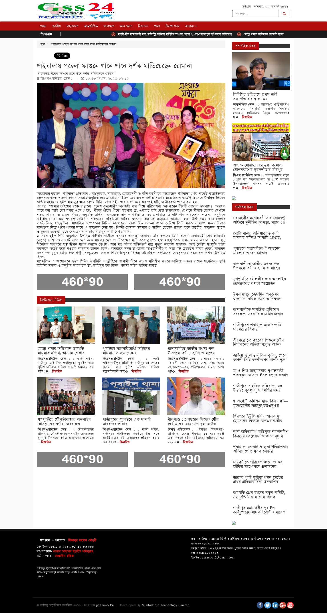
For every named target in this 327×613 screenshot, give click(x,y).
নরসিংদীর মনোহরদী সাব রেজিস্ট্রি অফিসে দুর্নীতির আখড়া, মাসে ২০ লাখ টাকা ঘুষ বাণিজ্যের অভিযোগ (154, 34)
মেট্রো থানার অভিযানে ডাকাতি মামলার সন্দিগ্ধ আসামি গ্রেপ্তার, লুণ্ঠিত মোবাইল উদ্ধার (270, 34)
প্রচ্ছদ (43, 26)
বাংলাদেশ (72, 26)
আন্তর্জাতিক (91, 26)
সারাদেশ (109, 26)
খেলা (157, 26)
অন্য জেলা (126, 26)
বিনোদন (143, 26)
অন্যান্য (190, 26)
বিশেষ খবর (172, 26)
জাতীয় (56, 26)
